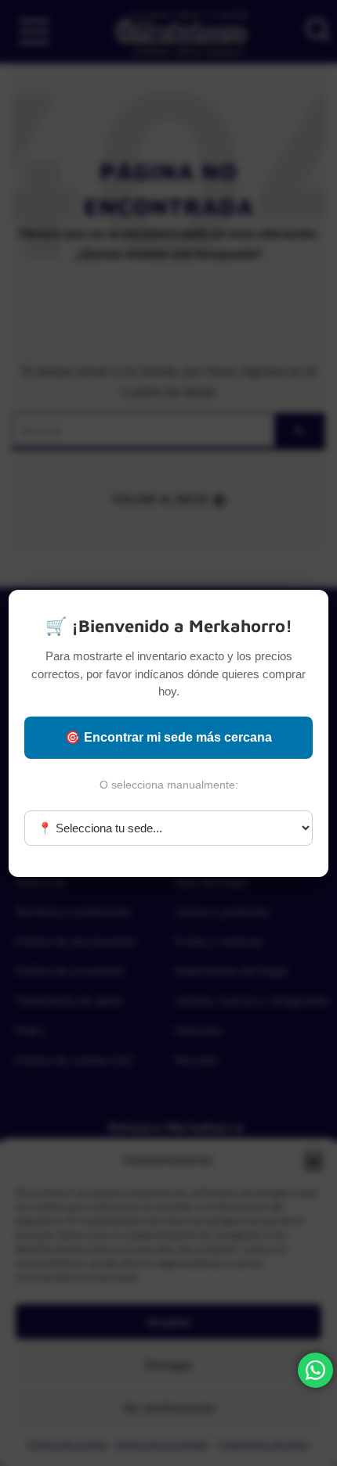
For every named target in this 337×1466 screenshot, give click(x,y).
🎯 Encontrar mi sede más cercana (168, 737)
